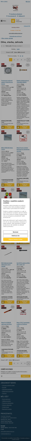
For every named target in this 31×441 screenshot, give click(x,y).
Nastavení (15, 232)
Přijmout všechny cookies (15, 239)
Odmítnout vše (15, 235)
